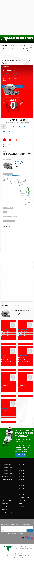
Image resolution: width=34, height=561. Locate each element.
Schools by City (6, 470)
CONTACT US (18, 553)
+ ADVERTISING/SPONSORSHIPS (23, 548)
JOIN (20, 503)
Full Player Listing (7, 512)
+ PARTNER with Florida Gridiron (23, 550)
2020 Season (23, 476)
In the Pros (5, 509)
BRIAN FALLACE (22, 382)
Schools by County (7, 467)
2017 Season (23, 485)
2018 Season (23, 482)
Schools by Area (6, 464)
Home (2, 56)
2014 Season (23, 494)
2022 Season (23, 470)
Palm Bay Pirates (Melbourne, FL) (19, 56)
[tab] (3, 126)
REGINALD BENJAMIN (23, 329)
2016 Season (23, 488)
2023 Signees (6, 506)
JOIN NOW (21, 455)
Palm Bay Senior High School (11, 74)
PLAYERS (7, 56)
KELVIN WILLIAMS (6, 408)
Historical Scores (24, 497)
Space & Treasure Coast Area (11, 175)
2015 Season (23, 491)
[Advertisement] (17, 17)
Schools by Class (7, 473)
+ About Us (23, 546)
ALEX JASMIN (4, 329)
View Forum (22, 506)
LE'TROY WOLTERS (6, 382)
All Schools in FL (7, 476)
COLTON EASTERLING (23, 355)
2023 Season (23, 467)
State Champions (7, 479)
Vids (3, 335)
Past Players (5, 503)
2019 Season (23, 479)
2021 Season (23, 473)
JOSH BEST (4, 355)
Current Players (6, 500)
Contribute (22, 500)
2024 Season (23, 464)
